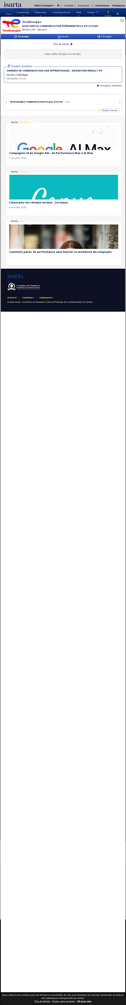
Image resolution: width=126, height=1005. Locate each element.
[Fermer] (122, 21)
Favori (65, 36)
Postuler (23, 36)
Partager (106, 36)
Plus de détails (61, 44)
